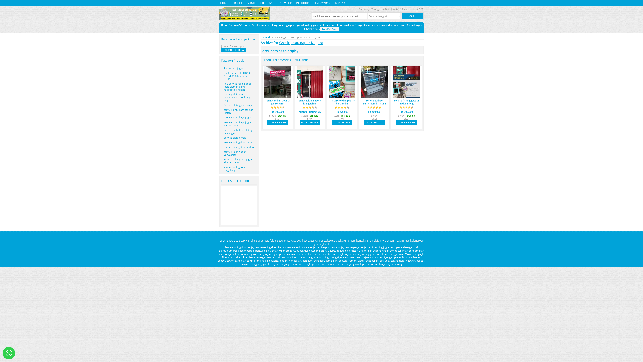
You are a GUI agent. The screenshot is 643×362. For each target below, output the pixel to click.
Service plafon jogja (235, 137)
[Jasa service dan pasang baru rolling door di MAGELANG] (342, 96)
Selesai (239, 50)
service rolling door (294, 3)
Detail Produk (277, 122)
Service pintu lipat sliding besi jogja (238, 131)
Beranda (266, 37)
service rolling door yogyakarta (235, 153)
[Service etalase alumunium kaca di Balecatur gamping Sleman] (374, 96)
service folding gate (261, 3)
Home (224, 3)
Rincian (227, 50)
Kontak (340, 3)
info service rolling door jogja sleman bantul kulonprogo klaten (237, 86)
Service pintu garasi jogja (238, 105)
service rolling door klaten (239, 147)
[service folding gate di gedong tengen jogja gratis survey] (406, 96)
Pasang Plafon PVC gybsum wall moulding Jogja (237, 97)
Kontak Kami (329, 29)
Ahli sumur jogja (233, 68)
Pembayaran (322, 3)
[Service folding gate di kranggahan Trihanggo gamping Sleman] (310, 96)
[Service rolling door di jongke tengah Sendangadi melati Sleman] (277, 96)
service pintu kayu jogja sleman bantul (237, 123)
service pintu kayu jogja (237, 117)
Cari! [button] (412, 16)
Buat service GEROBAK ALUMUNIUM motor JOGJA (237, 76)
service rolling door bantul (239, 142)
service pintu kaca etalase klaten (238, 111)
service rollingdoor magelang (234, 168)
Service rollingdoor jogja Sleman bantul (238, 161)
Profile (237, 3)
